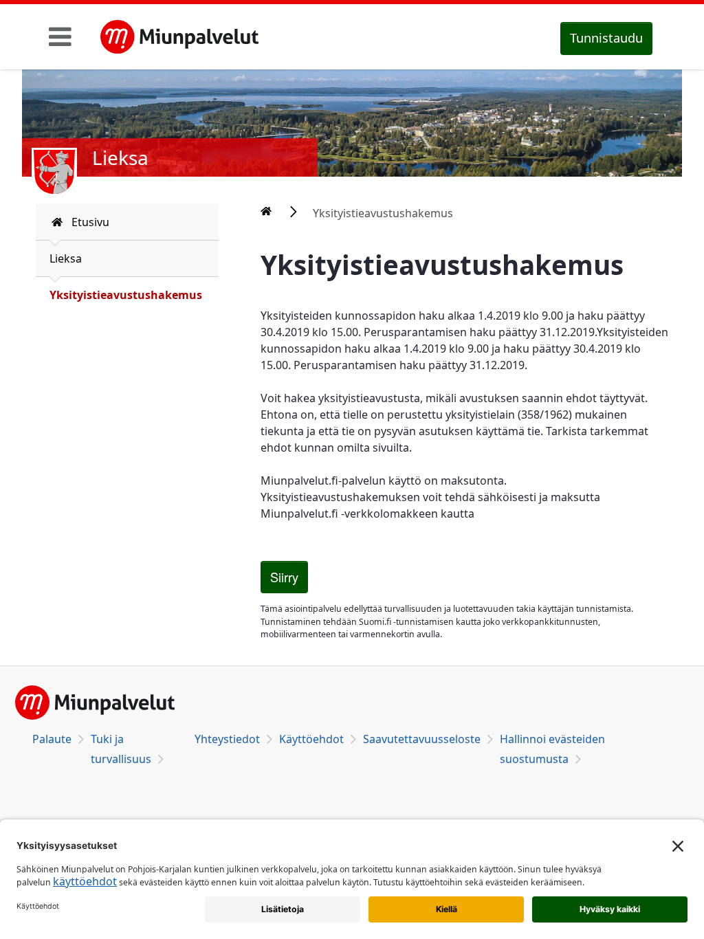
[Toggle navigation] (60, 36)
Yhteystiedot (227, 739)
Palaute (52, 739)
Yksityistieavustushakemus (126, 294)
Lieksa (66, 258)
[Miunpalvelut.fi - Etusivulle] (179, 37)
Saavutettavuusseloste (422, 739)
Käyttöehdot (311, 739)
